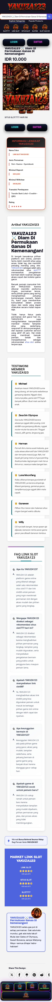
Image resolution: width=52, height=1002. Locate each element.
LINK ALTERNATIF (44, 988)
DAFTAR (38, 42)
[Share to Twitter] (12, 975)
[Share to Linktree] (27, 975)
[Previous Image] (5, 87)
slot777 (37, 270)
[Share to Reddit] (42, 975)
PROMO (7, 988)
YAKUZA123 (17, 268)
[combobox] (23, 16)
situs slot (29, 342)
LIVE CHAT (26, 996)
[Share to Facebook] (19, 975)
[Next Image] (47, 87)
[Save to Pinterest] (34, 975)
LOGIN (13, 42)
